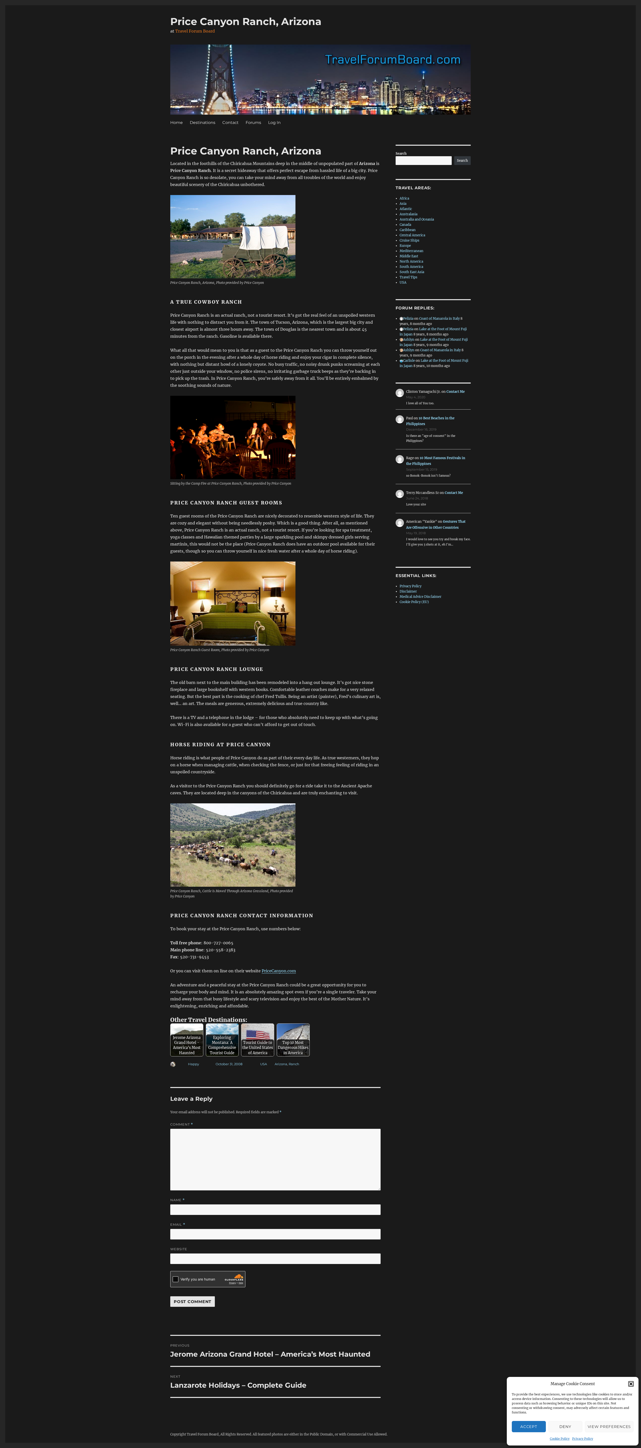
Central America (412, 235)
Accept (528, 1426)
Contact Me (455, 392)
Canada (405, 225)
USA (263, 1064)
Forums (253, 122)
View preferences (609, 1426)
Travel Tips (408, 277)
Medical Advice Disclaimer (420, 597)
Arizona (281, 1064)
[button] (630, 1383)
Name (177, 1200)
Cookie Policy (560, 1438)
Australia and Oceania (417, 219)
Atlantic (406, 209)
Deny (565, 1426)
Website (178, 1249)
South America (411, 267)
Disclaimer (408, 591)
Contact (230, 122)
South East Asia (412, 272)
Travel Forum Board (195, 31)
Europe (405, 246)
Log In (274, 122)
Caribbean (408, 230)
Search (401, 153)
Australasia (408, 214)
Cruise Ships (409, 240)
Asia (403, 204)
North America (411, 261)
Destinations (202, 122)
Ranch (294, 1064)
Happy (193, 1064)
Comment (181, 1124)
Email (177, 1224)
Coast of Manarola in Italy (439, 318)
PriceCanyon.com (279, 970)
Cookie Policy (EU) (414, 602)
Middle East (409, 256)
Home (176, 122)
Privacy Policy (582, 1438)
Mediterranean (411, 251)
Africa (404, 198)
